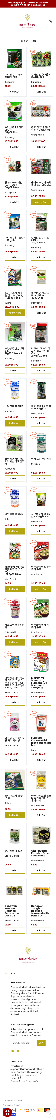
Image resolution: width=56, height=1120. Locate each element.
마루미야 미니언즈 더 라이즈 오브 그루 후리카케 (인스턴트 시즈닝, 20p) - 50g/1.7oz (14, 682)
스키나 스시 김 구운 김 (14, 797)
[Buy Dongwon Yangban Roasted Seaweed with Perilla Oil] (41, 890)
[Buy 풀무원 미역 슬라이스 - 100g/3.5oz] (41, 498)
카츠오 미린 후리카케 (15, 626)
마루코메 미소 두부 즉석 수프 (41, 568)
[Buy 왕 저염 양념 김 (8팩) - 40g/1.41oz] (41, 111)
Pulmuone (36, 302)
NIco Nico (36, 360)
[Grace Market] (27, 21)
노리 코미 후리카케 (15, 406)
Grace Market (12, 692)
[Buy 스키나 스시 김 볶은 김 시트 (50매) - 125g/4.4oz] (15, 277)
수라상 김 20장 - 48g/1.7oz (13, 76)
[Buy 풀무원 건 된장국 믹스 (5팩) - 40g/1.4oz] (41, 277)
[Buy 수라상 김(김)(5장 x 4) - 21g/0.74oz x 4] (15, 332)
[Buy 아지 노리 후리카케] (41, 443)
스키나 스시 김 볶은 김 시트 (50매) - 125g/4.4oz (14, 295)
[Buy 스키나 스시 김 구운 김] (15, 779)
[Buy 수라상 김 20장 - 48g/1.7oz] (15, 58)
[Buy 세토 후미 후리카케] (15, 498)
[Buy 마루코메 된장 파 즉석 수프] (41, 609)
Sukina (8, 302)
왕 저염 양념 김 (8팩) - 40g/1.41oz (40, 128)
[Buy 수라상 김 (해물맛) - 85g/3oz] (15, 222)
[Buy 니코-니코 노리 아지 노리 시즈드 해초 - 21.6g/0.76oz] (41, 332)
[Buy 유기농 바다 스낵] (15, 835)
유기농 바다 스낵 (13, 851)
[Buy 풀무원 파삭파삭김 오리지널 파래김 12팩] (15, 443)
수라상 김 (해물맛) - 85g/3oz (15, 239)
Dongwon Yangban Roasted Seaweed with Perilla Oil (40, 911)
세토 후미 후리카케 (15, 514)
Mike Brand (10, 579)
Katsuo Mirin (11, 632)
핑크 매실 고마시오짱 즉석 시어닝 (15, 739)
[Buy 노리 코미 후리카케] (15, 390)
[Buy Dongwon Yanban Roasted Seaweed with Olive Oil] (15, 890)
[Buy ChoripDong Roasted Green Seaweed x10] (41, 835)
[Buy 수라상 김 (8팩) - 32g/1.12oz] (41, 58)
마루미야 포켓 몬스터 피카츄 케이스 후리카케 (41, 798)
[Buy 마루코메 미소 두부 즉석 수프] (41, 551)
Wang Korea (37, 134)
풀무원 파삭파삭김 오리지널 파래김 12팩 (15, 461)
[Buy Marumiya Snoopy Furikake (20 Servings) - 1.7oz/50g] (41, 662)
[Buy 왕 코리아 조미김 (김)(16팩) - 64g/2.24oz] (15, 166)
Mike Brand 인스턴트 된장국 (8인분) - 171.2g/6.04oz (14, 570)
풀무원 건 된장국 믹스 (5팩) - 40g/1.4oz (40, 295)
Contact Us (23, 1072)
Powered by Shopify (12, 1105)
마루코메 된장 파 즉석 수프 (40, 626)
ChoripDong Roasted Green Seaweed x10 (40, 853)
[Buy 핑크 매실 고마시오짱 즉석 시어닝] (15, 722)
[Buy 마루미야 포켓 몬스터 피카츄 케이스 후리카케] (41, 779)
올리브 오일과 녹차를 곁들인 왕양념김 (41, 184)
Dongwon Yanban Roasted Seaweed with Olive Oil (13, 911)
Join (41, 1042)
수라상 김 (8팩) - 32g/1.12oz (40, 76)
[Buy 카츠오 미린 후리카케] (15, 609)
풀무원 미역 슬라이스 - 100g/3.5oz (41, 515)
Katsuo (34, 750)
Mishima (35, 463)
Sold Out (14, 91)
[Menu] (5, 21)
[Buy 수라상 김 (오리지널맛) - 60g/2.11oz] (15, 111)
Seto (7, 519)
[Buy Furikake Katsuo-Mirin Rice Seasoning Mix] (41, 722)
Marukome (36, 574)
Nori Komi (9, 411)
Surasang (9, 81)
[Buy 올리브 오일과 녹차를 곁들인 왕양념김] (41, 166)
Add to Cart (41, 202)
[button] (50, 21)
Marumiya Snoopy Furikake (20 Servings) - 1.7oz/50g (39, 682)
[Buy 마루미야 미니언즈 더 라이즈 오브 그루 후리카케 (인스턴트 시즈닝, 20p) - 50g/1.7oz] (15, 662)
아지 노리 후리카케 (41, 458)
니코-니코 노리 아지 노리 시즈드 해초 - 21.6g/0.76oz (40, 352)
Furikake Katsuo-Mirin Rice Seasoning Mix (41, 741)
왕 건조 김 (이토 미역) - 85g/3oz (41, 407)
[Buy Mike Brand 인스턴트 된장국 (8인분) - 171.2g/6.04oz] (15, 551)
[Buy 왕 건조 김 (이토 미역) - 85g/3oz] (41, 390)
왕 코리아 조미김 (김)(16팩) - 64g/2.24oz (13, 185)
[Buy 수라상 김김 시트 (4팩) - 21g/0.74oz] (41, 222)
